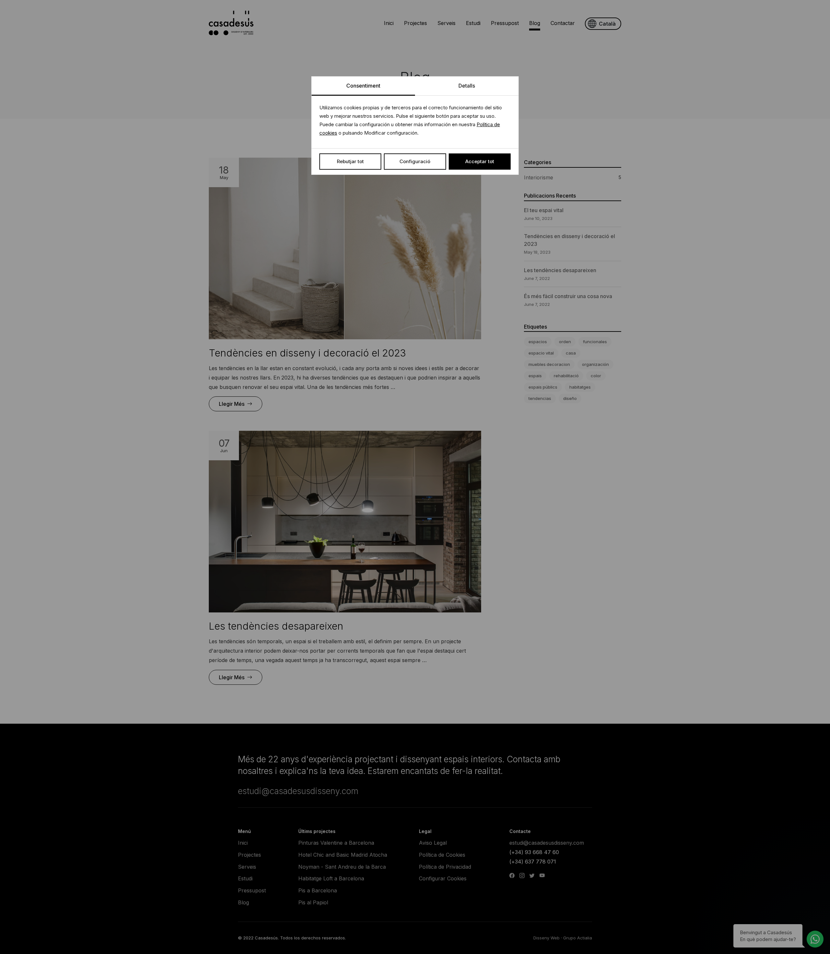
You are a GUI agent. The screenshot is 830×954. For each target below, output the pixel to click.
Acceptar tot (479, 161)
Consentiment (363, 85)
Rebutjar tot (350, 161)
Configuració (414, 161)
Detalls (466, 85)
